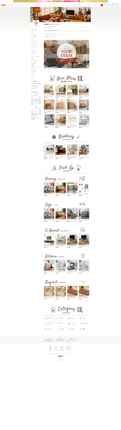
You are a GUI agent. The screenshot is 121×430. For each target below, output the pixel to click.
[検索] (102, 5)
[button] (118, 3)
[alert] (66, 31)
